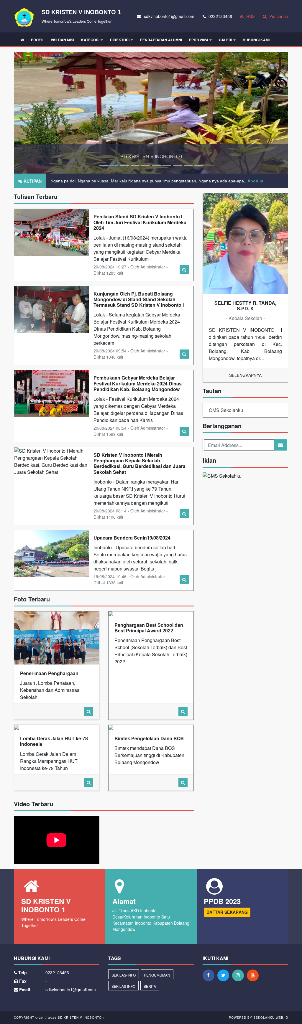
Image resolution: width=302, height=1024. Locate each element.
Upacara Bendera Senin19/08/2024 (131, 537)
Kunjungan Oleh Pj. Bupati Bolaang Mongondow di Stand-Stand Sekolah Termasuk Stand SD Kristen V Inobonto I (138, 299)
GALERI (225, 39)
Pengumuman (157, 974)
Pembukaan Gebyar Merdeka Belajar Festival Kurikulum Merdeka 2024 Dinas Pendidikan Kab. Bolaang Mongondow (137, 383)
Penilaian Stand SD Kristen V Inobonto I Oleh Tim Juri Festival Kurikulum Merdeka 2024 (139, 222)
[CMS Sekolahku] (222, 476)
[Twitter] (224, 975)
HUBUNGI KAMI (256, 39)
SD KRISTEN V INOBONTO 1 (81, 1017)
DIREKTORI (119, 39)
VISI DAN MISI (62, 39)
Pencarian (278, 16)
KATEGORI (90, 39)
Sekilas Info (123, 986)
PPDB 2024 (198, 39)
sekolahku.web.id (270, 1017)
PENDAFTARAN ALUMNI (161, 39)
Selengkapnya (245, 375)
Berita (150, 986)
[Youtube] (254, 975)
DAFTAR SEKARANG (227, 912)
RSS (250, 16)
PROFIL (37, 39)
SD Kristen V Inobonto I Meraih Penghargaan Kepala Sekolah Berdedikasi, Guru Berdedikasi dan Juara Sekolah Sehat (139, 463)
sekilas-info (123, 974)
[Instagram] (239, 975)
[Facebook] (210, 975)
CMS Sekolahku (226, 410)
